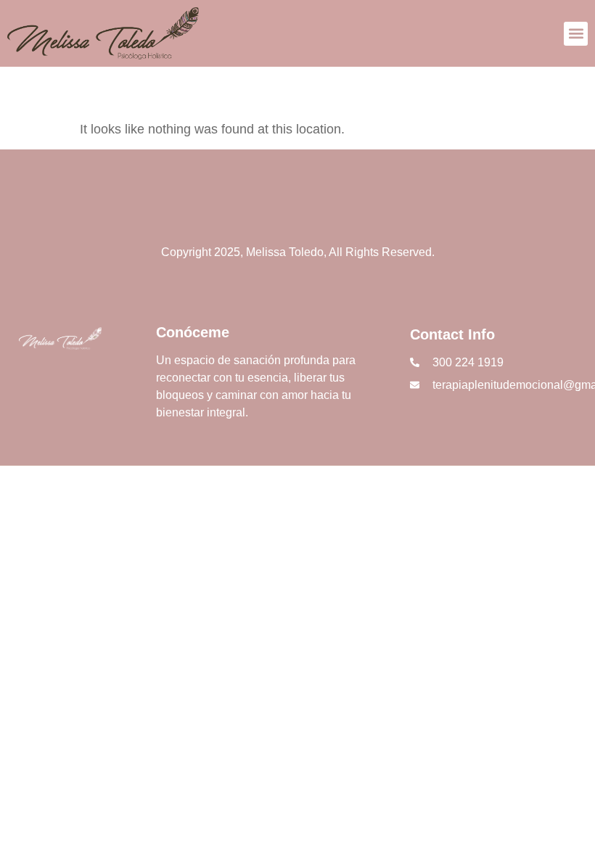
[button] (576, 34)
